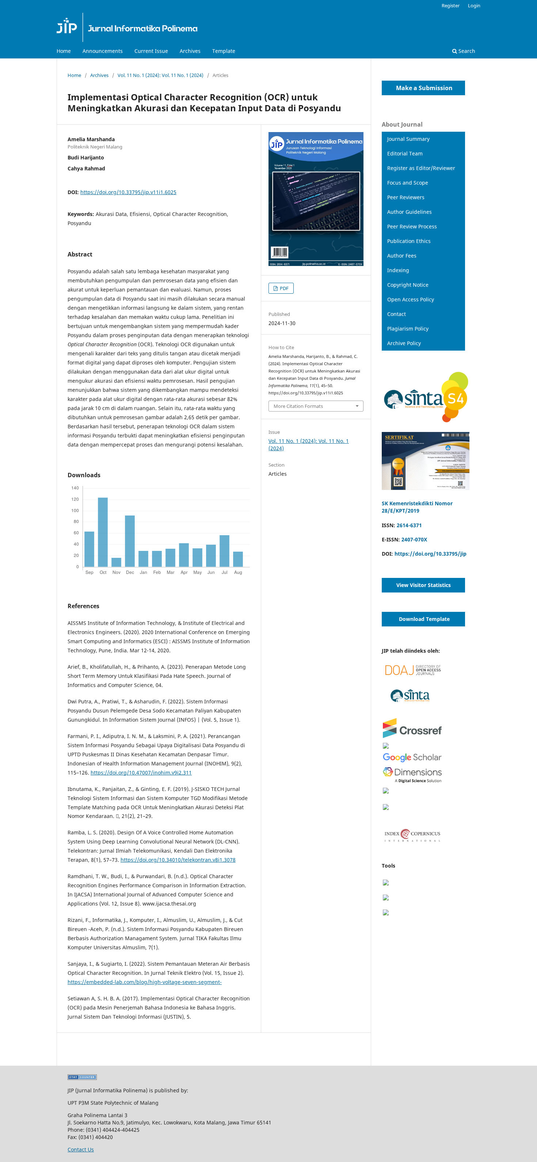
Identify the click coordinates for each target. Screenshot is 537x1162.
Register (451, 5)
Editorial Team (405, 153)
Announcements (103, 50)
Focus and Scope (407, 182)
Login (474, 5)
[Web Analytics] (82, 1077)
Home (64, 50)
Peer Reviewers (405, 197)
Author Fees (401, 255)
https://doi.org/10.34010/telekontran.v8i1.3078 (178, 859)
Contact (396, 313)
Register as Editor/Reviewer (421, 168)
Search (466, 50)
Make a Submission (420, 88)
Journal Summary (408, 138)
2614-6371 (409, 525)
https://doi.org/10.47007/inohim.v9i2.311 (141, 772)
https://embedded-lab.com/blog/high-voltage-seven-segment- (145, 981)
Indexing (398, 270)
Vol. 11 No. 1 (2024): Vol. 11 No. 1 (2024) (160, 75)
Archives (190, 50)
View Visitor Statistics (423, 585)
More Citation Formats (298, 406)
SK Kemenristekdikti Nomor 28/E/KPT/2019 (417, 507)
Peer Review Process (412, 226)
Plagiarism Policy (408, 328)
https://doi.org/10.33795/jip (430, 553)
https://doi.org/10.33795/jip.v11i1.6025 (128, 192)
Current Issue (151, 50)
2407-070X (414, 539)
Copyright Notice (408, 284)
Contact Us (81, 1149)
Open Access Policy (410, 299)
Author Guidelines (409, 211)
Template (223, 50)
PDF (284, 288)
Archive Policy (404, 343)
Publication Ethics (409, 241)
